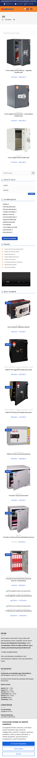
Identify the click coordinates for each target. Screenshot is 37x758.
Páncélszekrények (9, 207)
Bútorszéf (18, 494)
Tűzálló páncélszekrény (22, 367)
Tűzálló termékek (9, 212)
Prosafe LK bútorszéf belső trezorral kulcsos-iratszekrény (18, 580)
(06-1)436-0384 (33, 1)
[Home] (2, 20)
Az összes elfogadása (18, 744)
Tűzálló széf (18, 69)
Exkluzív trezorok (8, 214)
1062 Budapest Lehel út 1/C (30, 0)
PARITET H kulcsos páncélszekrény (18, 454)
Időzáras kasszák (9, 222)
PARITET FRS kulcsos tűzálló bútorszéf (18, 412)
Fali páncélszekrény (9, 209)
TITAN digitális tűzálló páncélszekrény (18, 596)
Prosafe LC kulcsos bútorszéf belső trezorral (18, 537)
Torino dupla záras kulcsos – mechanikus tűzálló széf (18, 115)
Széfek (5, 204)
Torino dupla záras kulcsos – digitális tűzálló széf (19, 71)
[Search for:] (34, 9)
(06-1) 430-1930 (13, 1)
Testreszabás (18, 749)
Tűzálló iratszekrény (9, 367)
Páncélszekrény (18, 452)
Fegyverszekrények (9, 220)
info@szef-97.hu (6, 711)
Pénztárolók (7, 232)
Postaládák (7, 225)
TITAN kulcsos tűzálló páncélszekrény (19, 611)
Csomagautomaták (10, 227)
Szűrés (31, 194)
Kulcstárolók (7, 230)
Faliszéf (18, 325)
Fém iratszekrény (17, 577)
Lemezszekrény (26, 577)
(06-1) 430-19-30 (9, 717)
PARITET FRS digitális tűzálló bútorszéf (18, 370)
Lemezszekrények (9, 217)
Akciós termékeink (9, 238)
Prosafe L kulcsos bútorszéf (18, 496)
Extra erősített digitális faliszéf (18, 327)
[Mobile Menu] (31, 9)
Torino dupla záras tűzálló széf (18, 158)
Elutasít (18, 754)
